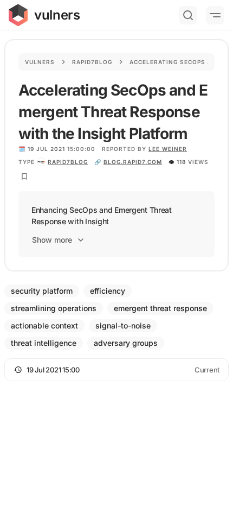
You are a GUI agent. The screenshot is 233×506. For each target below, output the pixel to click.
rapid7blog (68, 162)
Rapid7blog (92, 62)
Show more (52, 239)
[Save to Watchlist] (24, 176)
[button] (116, 369)
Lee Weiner (167, 149)
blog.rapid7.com (132, 162)
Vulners (40, 62)
